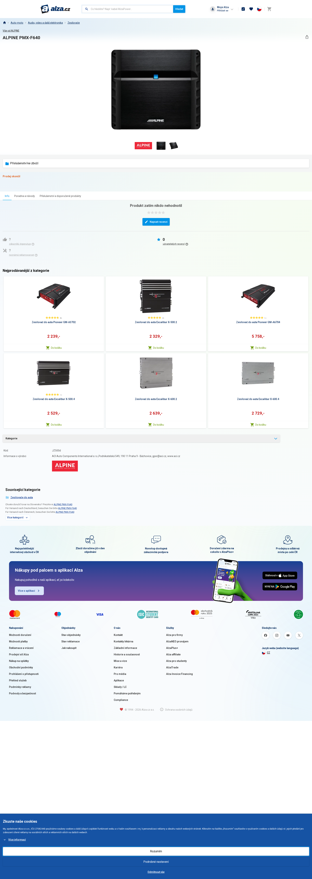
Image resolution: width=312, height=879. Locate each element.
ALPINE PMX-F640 (63, 504)
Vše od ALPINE (11, 30)
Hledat (179, 9)
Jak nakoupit (68, 648)
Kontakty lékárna (123, 641)
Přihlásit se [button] (222, 10)
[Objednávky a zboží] (243, 9)
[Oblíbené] (251, 9)
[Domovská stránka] (4, 23)
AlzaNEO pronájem (177, 641)
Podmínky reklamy (20, 687)
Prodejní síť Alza (19, 654)
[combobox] (127, 9)
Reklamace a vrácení (21, 648)
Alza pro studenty (176, 661)
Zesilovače (74, 22)
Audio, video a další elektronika (45, 22)
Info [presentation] (7, 196)
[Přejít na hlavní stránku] (55, 9)
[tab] (7, 196)
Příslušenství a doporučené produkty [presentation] (60, 196)
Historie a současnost (127, 654)
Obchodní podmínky (21, 667)
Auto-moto (17, 22)
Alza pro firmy (174, 635)
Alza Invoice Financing (179, 674)
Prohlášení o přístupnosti (24, 674)
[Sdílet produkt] (306, 36)
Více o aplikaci (26, 590)
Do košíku (56, 347)
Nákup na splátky (19, 661)
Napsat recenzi (159, 221)
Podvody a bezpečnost (22, 693)
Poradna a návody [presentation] (24, 196)
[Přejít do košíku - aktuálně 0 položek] (269, 9)
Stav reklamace (70, 641)
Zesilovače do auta (21, 497)
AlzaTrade (172, 667)
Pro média (120, 674)
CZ (268, 652)
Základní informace (125, 648)
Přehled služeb (18, 680)
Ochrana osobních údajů (178, 709)
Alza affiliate (173, 654)
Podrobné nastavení (156, 861)
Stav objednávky (71, 635)
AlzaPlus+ (172, 648)
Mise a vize (120, 661)
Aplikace (119, 680)
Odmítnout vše (156, 872)
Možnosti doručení (20, 635)
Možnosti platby (18, 641)
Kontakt (118, 635)
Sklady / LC (120, 687)
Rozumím (156, 851)
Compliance (121, 700)
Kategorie (11, 438)
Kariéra (118, 667)
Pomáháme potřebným (127, 693)
